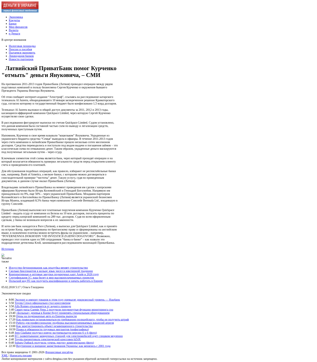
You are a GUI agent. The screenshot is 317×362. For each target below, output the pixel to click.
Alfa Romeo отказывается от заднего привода (42, 306)
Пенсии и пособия (20, 49)
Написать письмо (21, 355)
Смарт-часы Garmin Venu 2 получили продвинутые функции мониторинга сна (64, 309)
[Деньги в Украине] (20, 11)
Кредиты (14, 20)
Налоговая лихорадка (22, 46)
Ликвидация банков (21, 55)
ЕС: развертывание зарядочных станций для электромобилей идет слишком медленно (69, 336)
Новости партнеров (21, 59)
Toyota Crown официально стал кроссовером (42, 303)
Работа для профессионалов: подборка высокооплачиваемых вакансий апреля (65, 322)
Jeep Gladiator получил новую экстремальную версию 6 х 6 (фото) (56, 332)
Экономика (16, 17)
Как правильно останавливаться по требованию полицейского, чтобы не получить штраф (72, 319)
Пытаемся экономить (22, 52)
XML (4, 355)
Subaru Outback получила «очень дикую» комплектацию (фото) (54, 342)
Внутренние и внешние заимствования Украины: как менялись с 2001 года (63, 345)
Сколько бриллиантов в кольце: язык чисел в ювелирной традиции (51, 271)
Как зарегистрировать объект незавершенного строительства (54, 326)
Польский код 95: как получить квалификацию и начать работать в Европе (56, 280)
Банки (13, 23)
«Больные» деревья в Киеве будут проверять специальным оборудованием (63, 312)
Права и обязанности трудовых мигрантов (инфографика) (52, 329)
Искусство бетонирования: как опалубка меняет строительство (48, 267)
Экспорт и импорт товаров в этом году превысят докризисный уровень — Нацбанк (67, 299)
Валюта (13, 30)
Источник (7, 249)
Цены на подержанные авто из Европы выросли (46, 316)
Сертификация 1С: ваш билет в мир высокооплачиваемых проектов (51, 277)
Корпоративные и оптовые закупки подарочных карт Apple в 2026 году (54, 274)
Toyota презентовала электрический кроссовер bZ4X (48, 339)
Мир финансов (18, 26)
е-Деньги (14, 33)
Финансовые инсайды (59, 352)
